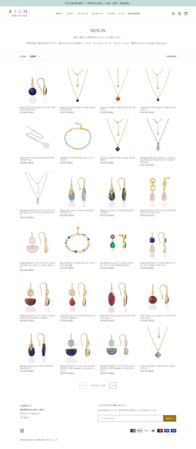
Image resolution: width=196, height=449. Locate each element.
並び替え (23, 56)
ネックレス (83, 13)
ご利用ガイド (26, 406)
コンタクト (25, 417)
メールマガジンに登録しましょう (112, 405)
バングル (111, 13)
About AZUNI (134, 13)
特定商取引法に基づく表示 (32, 409)
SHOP (59, 13)
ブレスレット (97, 13)
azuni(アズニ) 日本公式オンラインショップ (42, 440)
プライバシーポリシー (30, 413)
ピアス (70, 13)
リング (121, 13)
